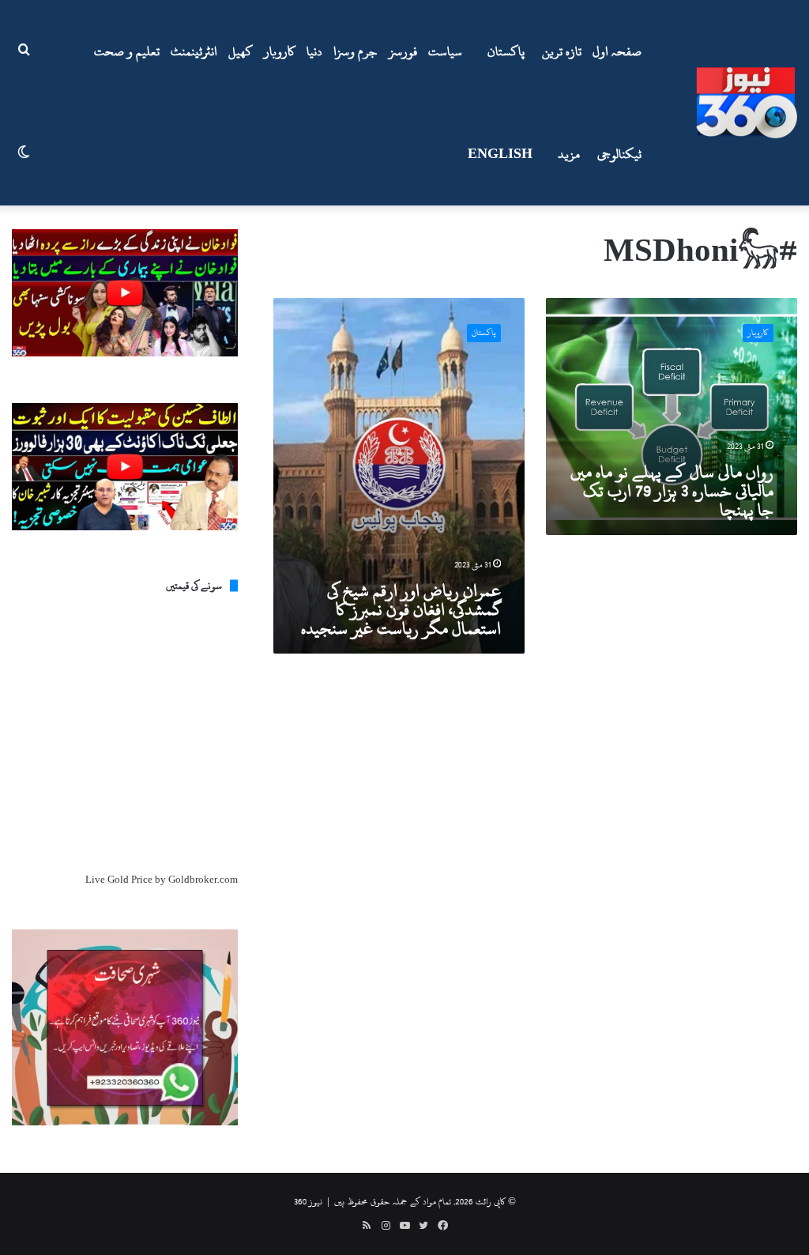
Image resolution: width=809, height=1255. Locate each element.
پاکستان (506, 51)
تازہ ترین (561, 51)
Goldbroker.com (203, 879)
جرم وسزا (355, 51)
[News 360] (746, 102)
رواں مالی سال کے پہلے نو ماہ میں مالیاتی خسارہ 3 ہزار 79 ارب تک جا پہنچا (671, 491)
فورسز (403, 51)
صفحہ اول (617, 51)
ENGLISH (500, 154)
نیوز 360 (308, 1201)
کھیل (240, 51)
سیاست (445, 51)
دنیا (314, 51)
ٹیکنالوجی (619, 154)
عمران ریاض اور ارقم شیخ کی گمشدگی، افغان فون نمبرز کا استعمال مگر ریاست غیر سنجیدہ (401, 609)
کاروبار (279, 51)
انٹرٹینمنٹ (194, 51)
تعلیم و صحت (127, 51)
